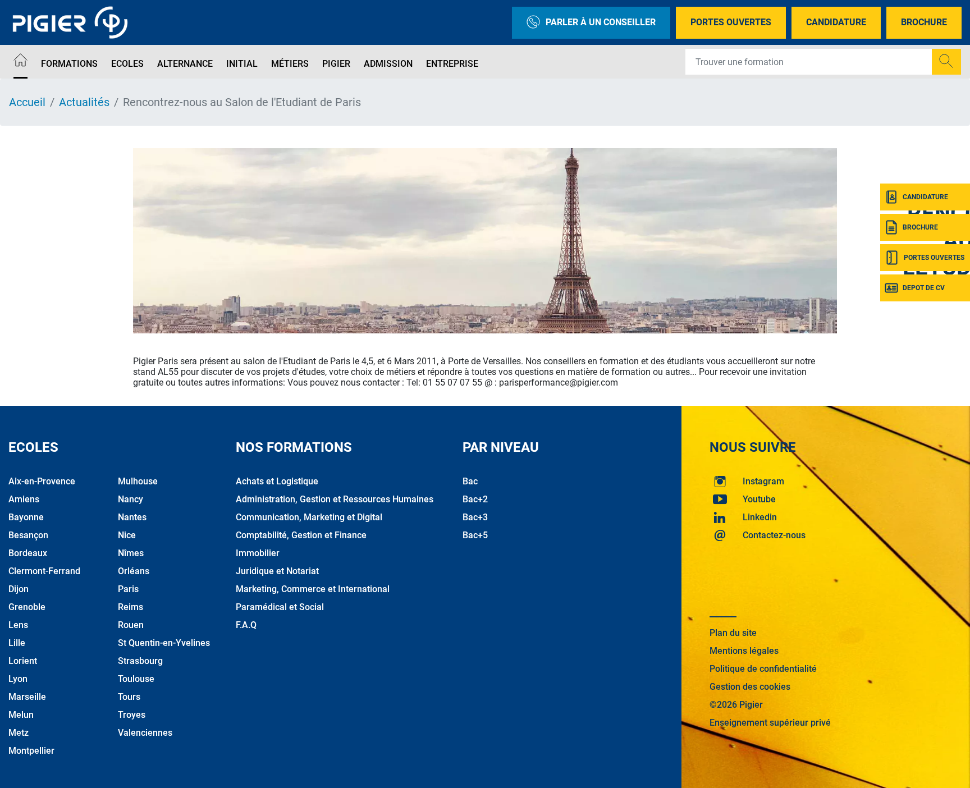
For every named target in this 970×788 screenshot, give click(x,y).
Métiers (290, 63)
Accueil (27, 102)
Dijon (18, 589)
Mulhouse (138, 481)
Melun (21, 714)
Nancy (130, 499)
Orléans (133, 571)
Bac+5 (475, 535)
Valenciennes (145, 732)
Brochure (924, 22)
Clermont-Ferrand (44, 571)
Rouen (131, 625)
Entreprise (452, 63)
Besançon (28, 535)
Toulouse (136, 679)
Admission (388, 63)
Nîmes (131, 553)
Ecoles (127, 63)
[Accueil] (20, 62)
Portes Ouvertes (730, 22)
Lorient (22, 661)
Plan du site (733, 632)
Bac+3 (475, 517)
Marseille (27, 696)
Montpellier (31, 750)
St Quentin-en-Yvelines (164, 643)
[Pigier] (73, 22)
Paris (128, 589)
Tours (129, 696)
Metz (18, 732)
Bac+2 (475, 499)
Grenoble (26, 607)
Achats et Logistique (277, 481)
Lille (16, 643)
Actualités (84, 102)
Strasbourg (140, 661)
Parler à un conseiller (601, 22)
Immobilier (258, 553)
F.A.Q (246, 625)
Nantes (132, 517)
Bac (470, 481)
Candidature (836, 22)
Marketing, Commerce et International (313, 589)
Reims (130, 607)
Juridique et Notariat (277, 571)
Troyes (131, 714)
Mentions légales (744, 650)
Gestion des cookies (750, 686)
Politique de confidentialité (763, 668)
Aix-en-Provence (41, 481)
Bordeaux (27, 553)
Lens (18, 625)
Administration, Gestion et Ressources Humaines (334, 499)
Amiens (23, 499)
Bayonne (26, 517)
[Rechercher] (946, 62)
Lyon (18, 679)
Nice (127, 535)
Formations (69, 63)
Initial (242, 63)
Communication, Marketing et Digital (309, 517)
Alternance (185, 63)
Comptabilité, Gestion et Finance (301, 535)
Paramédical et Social (280, 607)
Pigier (336, 63)
